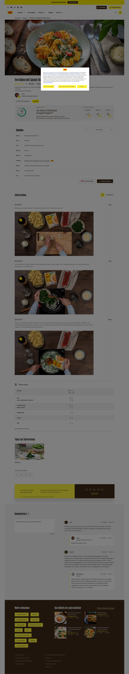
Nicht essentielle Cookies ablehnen (67, 86)
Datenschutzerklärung (48, 82)
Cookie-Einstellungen (49, 86)
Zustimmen (82, 86)
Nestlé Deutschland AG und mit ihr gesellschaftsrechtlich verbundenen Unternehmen (62, 73)
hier (48, 81)
